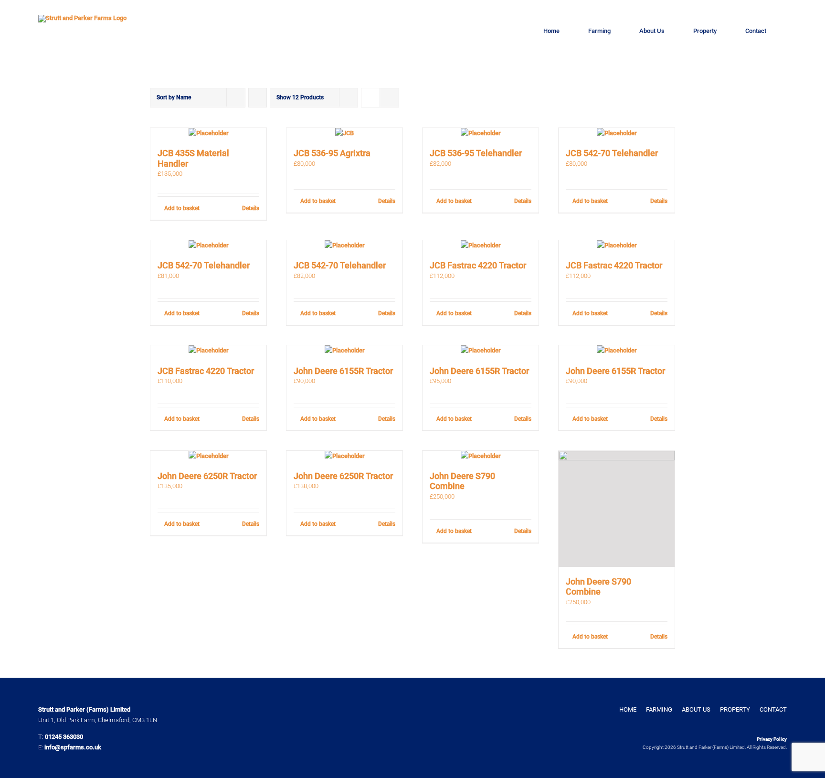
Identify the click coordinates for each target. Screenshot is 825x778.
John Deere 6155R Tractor (343, 371)
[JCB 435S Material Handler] (208, 133)
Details (250, 208)
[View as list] (389, 97)
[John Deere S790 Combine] (481, 456)
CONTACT (773, 709)
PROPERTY (735, 709)
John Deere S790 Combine (462, 481)
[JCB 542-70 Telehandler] (617, 133)
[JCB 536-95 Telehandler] (481, 133)
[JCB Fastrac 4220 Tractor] (481, 245)
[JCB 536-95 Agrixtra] (344, 133)
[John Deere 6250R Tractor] (208, 456)
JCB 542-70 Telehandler (612, 153)
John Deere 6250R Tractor (207, 476)
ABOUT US (696, 709)
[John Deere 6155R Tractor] (344, 350)
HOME (627, 709)
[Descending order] (257, 97)
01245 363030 (64, 736)
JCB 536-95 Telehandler (476, 153)
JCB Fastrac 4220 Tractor (478, 265)
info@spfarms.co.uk (72, 747)
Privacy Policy (772, 739)
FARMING (659, 709)
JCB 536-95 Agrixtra (332, 153)
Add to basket (182, 208)
